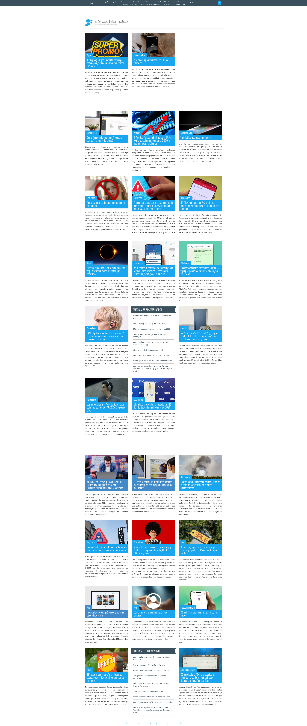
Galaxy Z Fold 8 (173, 2)
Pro (88, 477)
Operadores (185, 198)
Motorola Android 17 (158, 2)
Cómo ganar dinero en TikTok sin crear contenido (152, 361)
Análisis (137, 132)
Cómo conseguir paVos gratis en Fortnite (149, 323)
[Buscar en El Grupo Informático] (219, 3)
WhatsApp (184, 263)
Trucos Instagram (187, 607)
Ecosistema (138, 263)
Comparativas (186, 132)
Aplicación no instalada (171, 4)
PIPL (183, 4)
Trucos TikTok (139, 55)
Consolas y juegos (187, 669)
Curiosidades (92, 132)
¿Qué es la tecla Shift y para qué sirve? (148, 350)
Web (135, 607)
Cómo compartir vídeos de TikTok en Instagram (152, 355)
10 (180, 723)
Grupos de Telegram (129, 4)
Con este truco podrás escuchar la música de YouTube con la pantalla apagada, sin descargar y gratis (152, 368)
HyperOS (145, 2)
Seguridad (91, 198)
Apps (89, 55)
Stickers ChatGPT (133, 2)
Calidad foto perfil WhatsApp (149, 4)
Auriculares (91, 328)
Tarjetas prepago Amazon (190, 2)
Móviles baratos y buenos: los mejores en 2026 (151, 329)
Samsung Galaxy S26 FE (116, 2)
